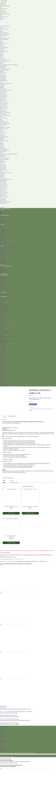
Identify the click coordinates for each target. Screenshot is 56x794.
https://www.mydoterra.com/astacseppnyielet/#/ (11, 423)
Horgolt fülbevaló (3, 62)
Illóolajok (1, 63)
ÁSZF (1, 734)
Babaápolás (2, 86)
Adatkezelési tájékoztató (4, 735)
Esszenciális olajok (3, 66)
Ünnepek (1, 27)
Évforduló (1, 31)
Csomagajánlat (2, 110)
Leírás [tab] (4, 416)
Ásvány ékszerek (3, 3)
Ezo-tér (1, 82)
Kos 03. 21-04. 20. (3, 98)
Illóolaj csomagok (3, 72)
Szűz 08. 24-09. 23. (3, 104)
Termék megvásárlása (30, 513)
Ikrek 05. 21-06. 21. (3, 100)
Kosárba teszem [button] (11, 513)
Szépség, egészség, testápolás (5, 83)
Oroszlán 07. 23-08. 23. (4, 103)
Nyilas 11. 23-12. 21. (3, 108)
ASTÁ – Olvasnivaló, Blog (4, 26)
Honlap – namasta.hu (4, 8)
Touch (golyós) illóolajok (4, 70)
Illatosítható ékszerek (4, 80)
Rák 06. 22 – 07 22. (3, 102)
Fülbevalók (2, 58)
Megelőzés (2, 71)
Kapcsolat (2, 9)
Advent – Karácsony (3, 28)
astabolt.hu (46, 561)
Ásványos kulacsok (3, 43)
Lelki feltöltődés (2, 75)
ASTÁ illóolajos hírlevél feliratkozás (9, 723)
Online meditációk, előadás (5, 38)
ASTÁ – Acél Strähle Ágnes (9, 561)
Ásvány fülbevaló (3, 59)
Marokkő (1, 56)
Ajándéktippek (2, 726)
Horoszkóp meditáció (4, 39)
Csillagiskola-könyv (3, 91)
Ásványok (2, 42)
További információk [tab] (11, 416)
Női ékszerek (2, 48)
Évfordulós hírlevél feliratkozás (8, 715)
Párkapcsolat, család (3, 51)
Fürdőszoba (2, 84)
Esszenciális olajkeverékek (5, 68)
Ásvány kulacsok (3, 4)
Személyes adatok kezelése (5, 750)
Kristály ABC (2, 731)
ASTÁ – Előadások (3, 35)
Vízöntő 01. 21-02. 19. (4, 95)
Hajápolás (2, 87)
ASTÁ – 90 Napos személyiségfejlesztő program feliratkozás (16, 711)
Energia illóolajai (3, 79)
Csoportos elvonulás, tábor (5, 34)
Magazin (1, 40)
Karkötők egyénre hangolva (5, 5)
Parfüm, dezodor (3, 88)
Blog (1, 730)
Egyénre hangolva (3, 742)
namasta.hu (37, 561)
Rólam (1, 7)
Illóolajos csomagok (3, 111)
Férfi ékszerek (2, 46)
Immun (1, 74)
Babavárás (2, 54)
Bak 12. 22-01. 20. (3, 94)
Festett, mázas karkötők (4, 47)
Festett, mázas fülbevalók (4, 60)
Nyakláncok (2, 50)
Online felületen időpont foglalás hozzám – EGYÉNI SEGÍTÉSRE (11, 559)
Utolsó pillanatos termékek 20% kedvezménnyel (8, 64)
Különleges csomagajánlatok (5, 112)
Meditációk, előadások (4, 32)
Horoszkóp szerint (3, 92)
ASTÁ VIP (2, 36)
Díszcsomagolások (3, 727)
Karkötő (1, 44)
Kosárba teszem (33, 404)
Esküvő (1, 30)
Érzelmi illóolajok (3, 76)
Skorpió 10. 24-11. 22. (4, 107)
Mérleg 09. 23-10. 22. (4, 106)
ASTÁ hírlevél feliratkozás (3, 706)
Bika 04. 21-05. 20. (3, 99)
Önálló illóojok (2, 67)
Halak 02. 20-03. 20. (3, 96)
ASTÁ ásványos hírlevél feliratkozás (9, 719)
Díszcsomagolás (3, 114)
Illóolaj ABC (2, 746)
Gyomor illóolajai (3, 78)
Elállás (1, 738)
